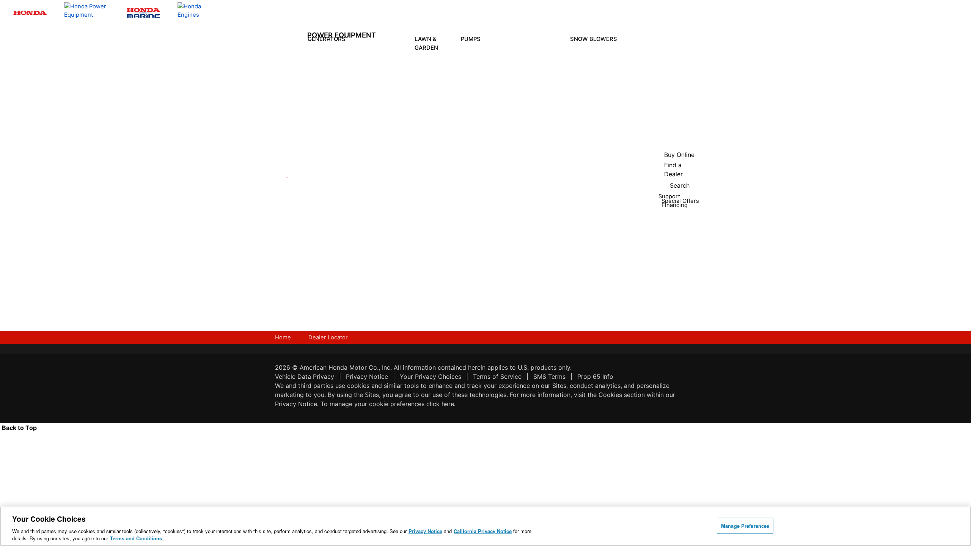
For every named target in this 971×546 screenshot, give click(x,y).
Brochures (353, 236)
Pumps (471, 39)
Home (283, 337)
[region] (485, 526)
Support (402, 273)
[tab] (435, 66)
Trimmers (433, 98)
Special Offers (349, 248)
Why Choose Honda (484, 216)
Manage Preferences (745, 525)
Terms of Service (497, 376)
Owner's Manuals (377, 196)
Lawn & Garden (426, 43)
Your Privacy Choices (430, 376)
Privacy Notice (367, 376)
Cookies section (623, 395)
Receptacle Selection (380, 270)
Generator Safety (379, 211)
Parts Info (399, 211)
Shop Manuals (402, 226)
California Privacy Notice (483, 531)
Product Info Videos (350, 187)
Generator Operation (379, 226)
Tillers (433, 83)
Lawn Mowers (433, 65)
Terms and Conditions (136, 538)
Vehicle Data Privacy (304, 376)
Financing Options (352, 262)
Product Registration (407, 196)
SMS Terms (549, 376)
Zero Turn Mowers (435, 116)
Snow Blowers (593, 39)
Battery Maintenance (382, 255)
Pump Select (482, 314)
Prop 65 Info (595, 376)
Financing (404, 296)
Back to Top (19, 427)
